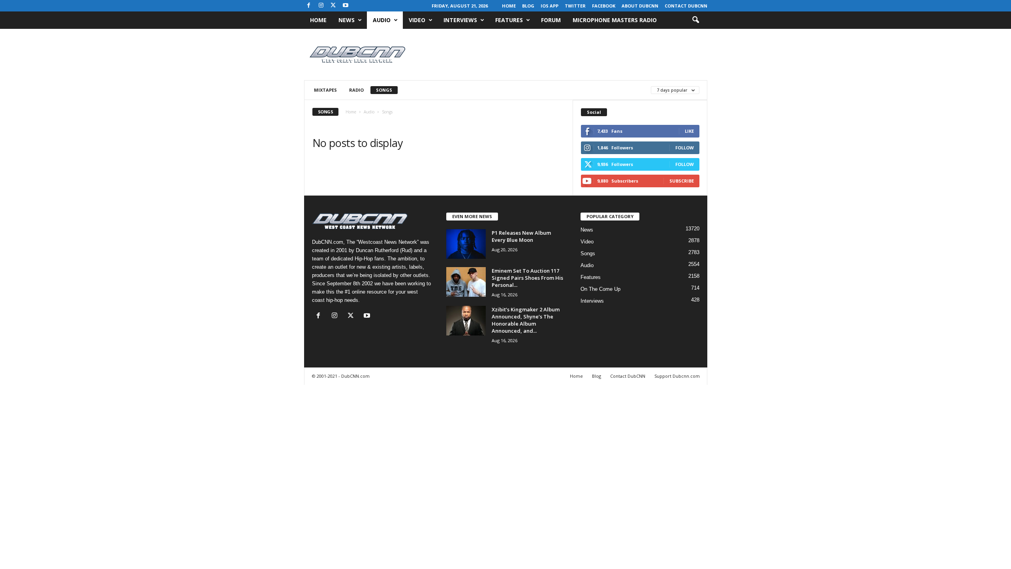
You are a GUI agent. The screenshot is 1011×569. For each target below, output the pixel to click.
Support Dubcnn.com (677, 376)
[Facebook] (309, 5)
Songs (384, 90)
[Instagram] (321, 5)
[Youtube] (345, 5)
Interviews (460, 20)
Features (509, 20)
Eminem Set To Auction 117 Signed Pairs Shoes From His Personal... (527, 277)
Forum (551, 20)
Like (689, 131)
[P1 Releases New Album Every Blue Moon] (466, 244)
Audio (382, 20)
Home (509, 6)
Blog (528, 6)
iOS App (549, 6)
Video (417, 20)
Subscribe (681, 181)
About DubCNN (640, 6)
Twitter (575, 6)
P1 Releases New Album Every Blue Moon (521, 236)
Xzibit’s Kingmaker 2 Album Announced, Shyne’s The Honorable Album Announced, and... (526, 320)
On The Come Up (600, 289)
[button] (695, 20)
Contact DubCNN (686, 6)
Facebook (603, 6)
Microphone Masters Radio (615, 20)
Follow (684, 148)
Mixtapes (325, 90)
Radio (356, 90)
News (346, 20)
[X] (333, 5)
